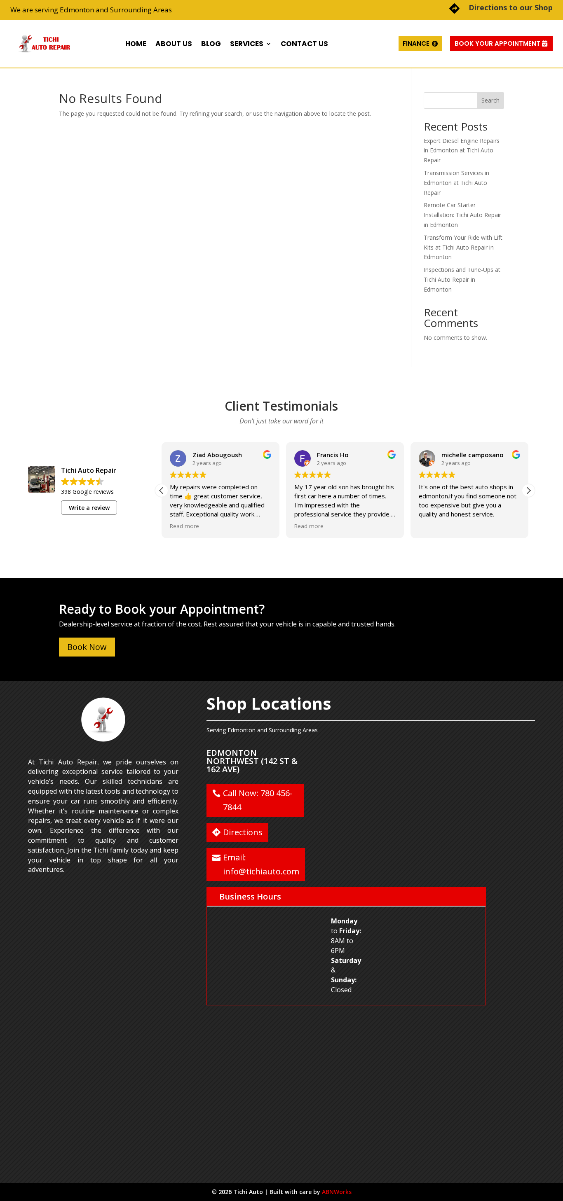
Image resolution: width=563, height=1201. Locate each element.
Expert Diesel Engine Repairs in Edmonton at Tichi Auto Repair (462, 150)
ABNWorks (337, 1192)
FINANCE (416, 43)
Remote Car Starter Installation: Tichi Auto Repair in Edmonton (462, 215)
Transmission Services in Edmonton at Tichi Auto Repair (456, 182)
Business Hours (250, 896)
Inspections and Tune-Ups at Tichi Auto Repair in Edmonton (462, 279)
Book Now (87, 646)
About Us (173, 44)
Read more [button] (184, 526)
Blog (211, 44)
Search (490, 100)
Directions (243, 832)
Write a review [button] (89, 508)
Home (135, 44)
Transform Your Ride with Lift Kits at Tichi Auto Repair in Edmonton (463, 247)
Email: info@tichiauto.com (261, 864)
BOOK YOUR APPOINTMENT (497, 43)
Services (246, 44)
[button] (528, 490)
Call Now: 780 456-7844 (258, 800)
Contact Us (304, 44)
